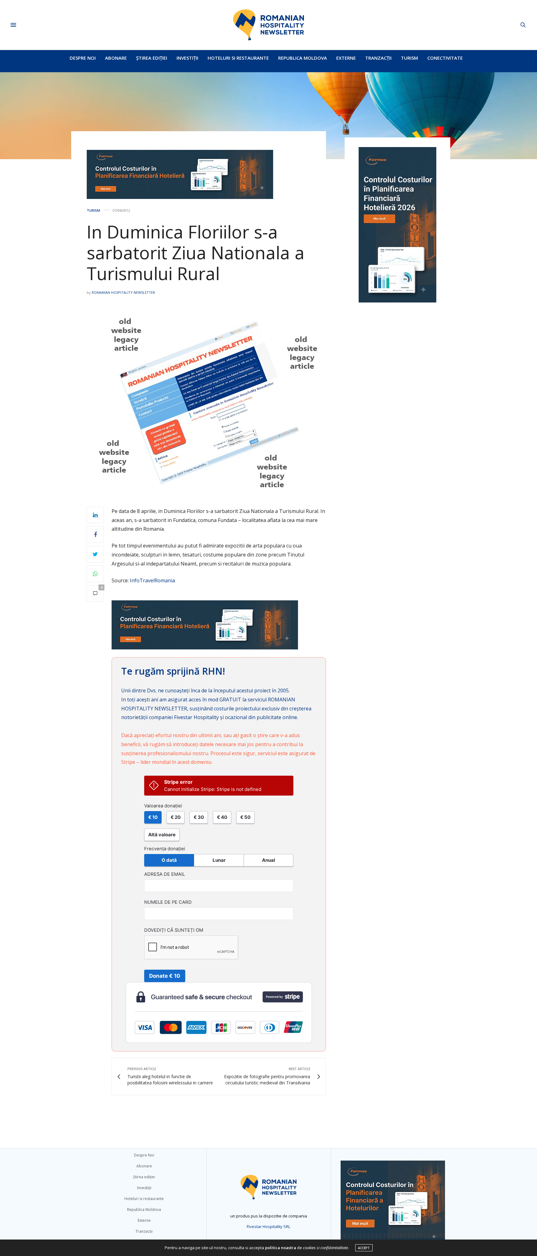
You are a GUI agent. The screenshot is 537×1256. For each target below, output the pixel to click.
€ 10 (153, 817)
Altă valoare (162, 835)
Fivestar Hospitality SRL (268, 1226)
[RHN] (268, 24)
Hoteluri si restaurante (238, 58)
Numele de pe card (168, 902)
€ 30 (199, 817)
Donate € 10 (164, 976)
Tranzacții (378, 58)
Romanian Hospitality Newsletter (123, 292)
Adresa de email (164, 874)
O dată (169, 860)
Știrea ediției (151, 58)
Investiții (187, 58)
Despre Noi (83, 58)
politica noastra (280, 1247)
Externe (346, 58)
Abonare (116, 58)
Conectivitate (445, 58)
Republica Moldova (302, 58)
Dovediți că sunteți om (173, 930)
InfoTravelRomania (152, 580)
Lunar (219, 860)
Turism (409, 58)
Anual (268, 860)
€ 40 (222, 817)
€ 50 (245, 817)
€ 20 (176, 817)
